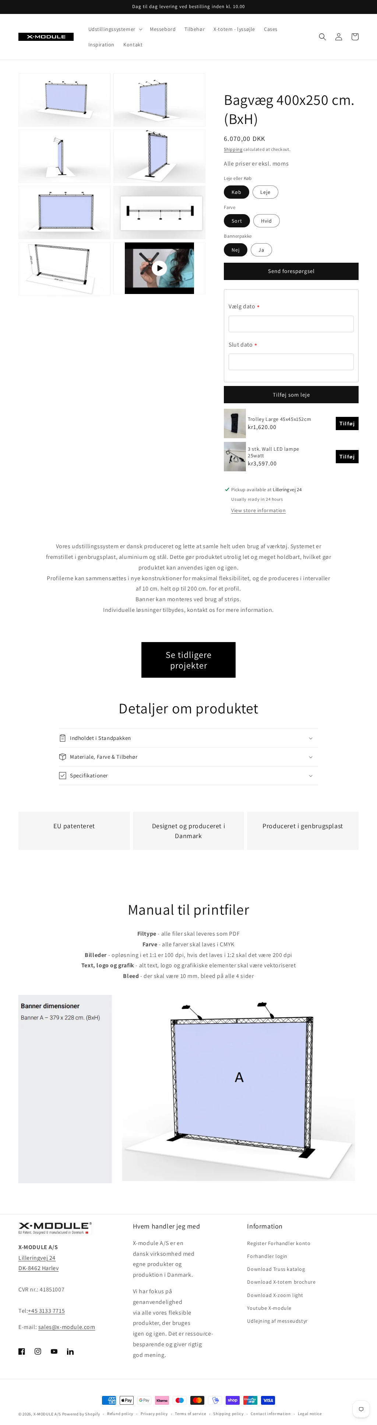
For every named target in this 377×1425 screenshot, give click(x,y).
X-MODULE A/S (47, 1414)
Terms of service (190, 1413)
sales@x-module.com (66, 1327)
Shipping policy (228, 1413)
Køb (237, 192)
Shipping (233, 149)
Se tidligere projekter (189, 660)
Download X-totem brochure (281, 1282)
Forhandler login (267, 1256)
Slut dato (241, 344)
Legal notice (309, 1413)
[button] (114, 29)
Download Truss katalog (276, 1269)
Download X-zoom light (275, 1295)
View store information (258, 510)
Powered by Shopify (81, 1414)
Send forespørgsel (291, 270)
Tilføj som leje (291, 394)
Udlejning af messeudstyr (277, 1321)
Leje (265, 192)
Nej (236, 250)
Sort (237, 220)
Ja (261, 250)
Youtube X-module (269, 1308)
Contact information (270, 1413)
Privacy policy (154, 1413)
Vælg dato (242, 306)
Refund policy (120, 1413)
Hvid (266, 220)
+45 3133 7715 (46, 1311)
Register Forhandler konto (278, 1243)
